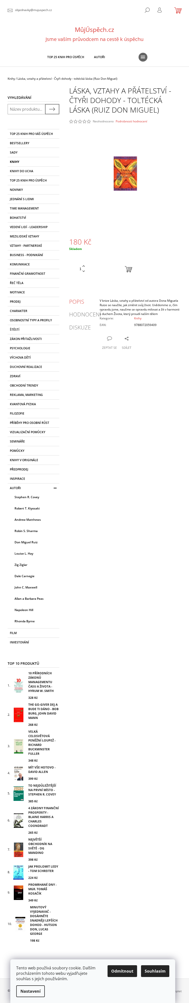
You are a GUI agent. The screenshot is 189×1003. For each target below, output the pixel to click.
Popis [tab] (76, 301)
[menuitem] (65, 57)
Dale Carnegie (24, 576)
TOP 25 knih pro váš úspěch (31, 134)
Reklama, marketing (26, 395)
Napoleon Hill (24, 610)
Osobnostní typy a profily (31, 320)
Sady (13, 152)
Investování (19, 642)
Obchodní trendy (24, 385)
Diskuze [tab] (80, 327)
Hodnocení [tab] (85, 314)
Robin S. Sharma (26, 531)
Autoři (15, 488)
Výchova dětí (20, 357)
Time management (24, 208)
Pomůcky (17, 451)
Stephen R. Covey (27, 497)
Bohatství (18, 218)
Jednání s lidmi (22, 199)
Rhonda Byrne (25, 621)
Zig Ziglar (21, 565)
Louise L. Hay (24, 553)
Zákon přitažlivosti (26, 339)
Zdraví (15, 376)
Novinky (16, 190)
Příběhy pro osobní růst (29, 423)
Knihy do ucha (21, 171)
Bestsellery (19, 143)
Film (13, 633)
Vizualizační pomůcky (27, 432)
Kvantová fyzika (23, 404)
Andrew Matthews (28, 520)
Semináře (17, 441)
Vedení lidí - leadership (28, 227)
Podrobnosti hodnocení (131, 121)
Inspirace (17, 479)
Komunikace (20, 264)
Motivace (17, 292)
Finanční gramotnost (27, 274)
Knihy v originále (24, 460)
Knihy (14, 162)
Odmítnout (122, 971)
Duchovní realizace (26, 367)
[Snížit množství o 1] (83, 271)
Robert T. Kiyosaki (27, 508)
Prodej (15, 302)
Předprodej (19, 469)
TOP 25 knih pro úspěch (28, 180)
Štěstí (14, 329)
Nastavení (30, 991)
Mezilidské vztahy (24, 236)
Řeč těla (16, 283)
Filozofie (17, 413)
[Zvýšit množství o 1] (83, 266)
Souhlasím (155, 971)
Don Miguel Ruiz (26, 542)
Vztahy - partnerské (26, 246)
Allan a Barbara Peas (29, 599)
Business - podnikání (26, 255)
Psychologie (20, 348)
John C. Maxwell (26, 587)
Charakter (18, 311)
